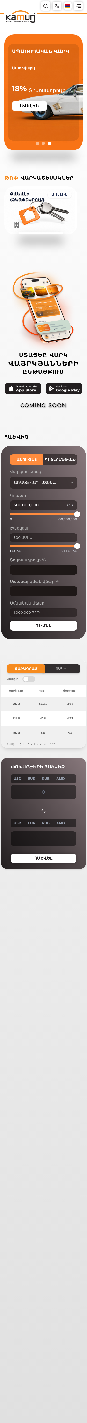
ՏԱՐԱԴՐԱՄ (26, 669)
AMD (60, 778)
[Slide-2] (43, 143)
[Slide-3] (49, 143)
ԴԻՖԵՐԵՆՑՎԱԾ (60, 459)
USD (17, 778)
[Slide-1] (37, 143)
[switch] (28, 679)
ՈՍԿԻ (61, 669)
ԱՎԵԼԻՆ (59, 194)
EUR (31, 778)
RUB (46, 778)
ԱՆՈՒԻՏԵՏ (27, 459)
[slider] (77, 514)
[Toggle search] (46, 6)
